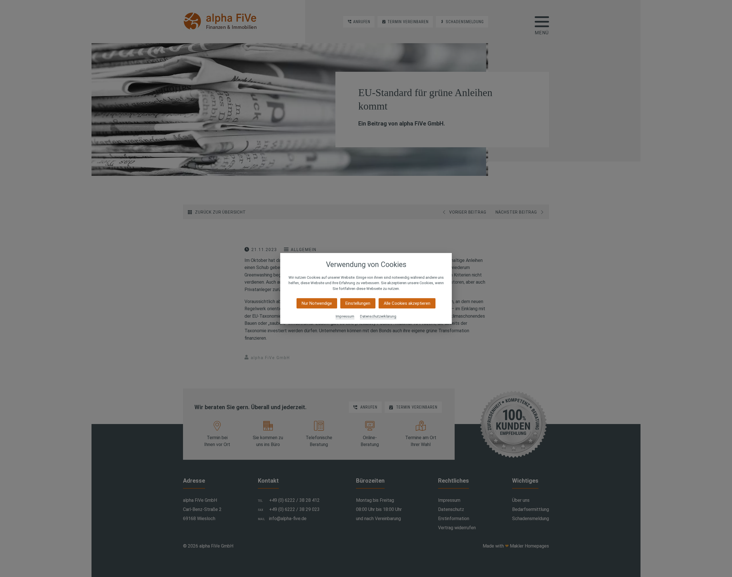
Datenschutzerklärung (378, 316)
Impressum (345, 316)
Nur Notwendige (317, 303)
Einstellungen (357, 303)
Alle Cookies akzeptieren (407, 303)
